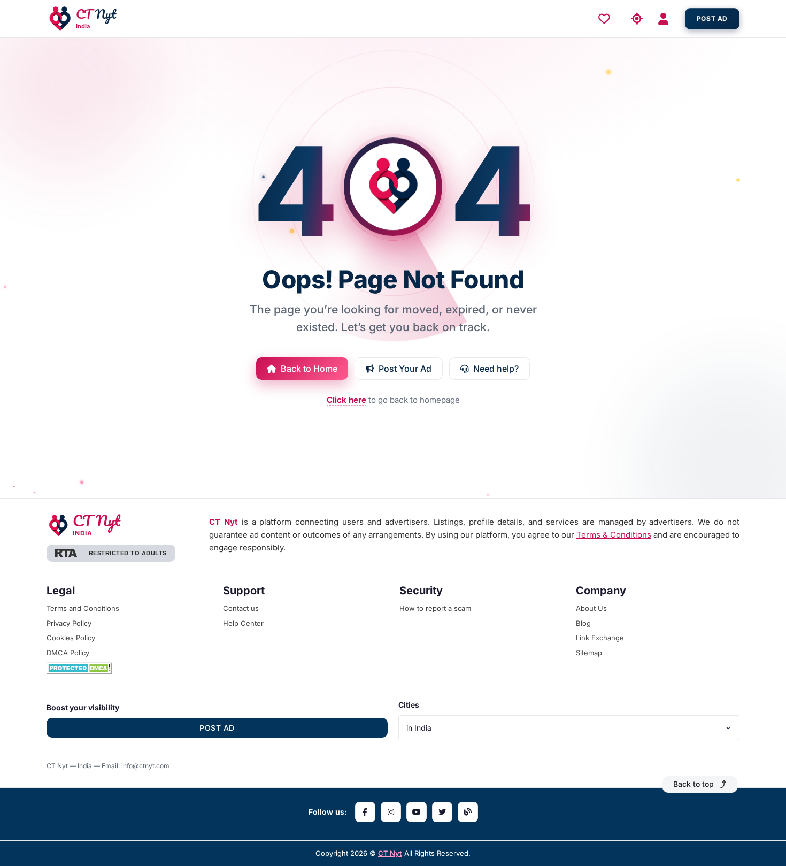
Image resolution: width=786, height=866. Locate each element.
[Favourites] (607, 18)
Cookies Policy (71, 637)
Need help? (496, 368)
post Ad (712, 18)
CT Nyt (390, 853)
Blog (583, 623)
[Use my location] (637, 19)
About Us (591, 608)
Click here (346, 400)
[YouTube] (416, 812)
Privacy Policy (69, 623)
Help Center (243, 623)
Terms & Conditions (613, 535)
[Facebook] (365, 812)
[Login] (667, 19)
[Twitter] (442, 812)
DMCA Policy (68, 652)
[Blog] (468, 812)
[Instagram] (391, 812)
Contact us (241, 608)
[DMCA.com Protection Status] (128, 668)
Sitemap (589, 652)
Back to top (693, 783)
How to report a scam (435, 608)
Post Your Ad (405, 368)
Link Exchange (600, 637)
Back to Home (309, 368)
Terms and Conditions (83, 608)
